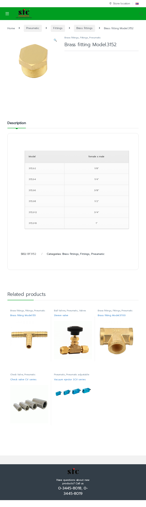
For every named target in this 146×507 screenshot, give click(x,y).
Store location (121, 3)
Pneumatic (32, 28)
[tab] (16, 124)
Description (16, 123)
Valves (82, 310)
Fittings (58, 28)
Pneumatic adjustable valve (71, 376)
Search (141, 14)
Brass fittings (84, 28)
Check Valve (16, 374)
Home (11, 28)
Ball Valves (59, 310)
